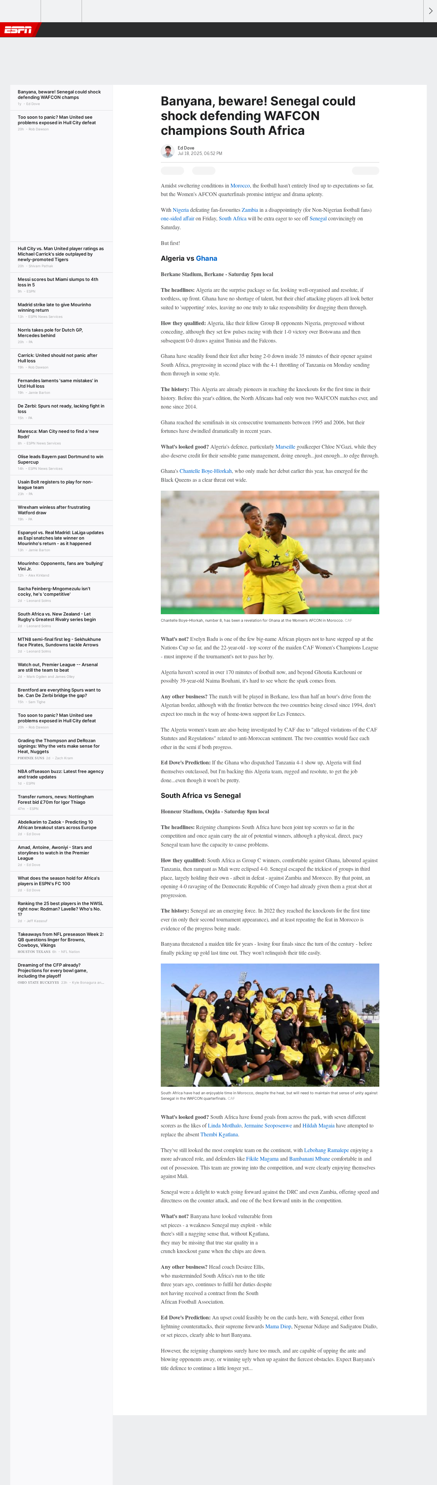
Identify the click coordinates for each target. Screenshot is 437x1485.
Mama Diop (278, 1326)
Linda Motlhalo (224, 1125)
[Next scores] (430, 11)
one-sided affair (177, 218)
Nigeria (181, 209)
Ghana (206, 258)
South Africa (232, 218)
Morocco (240, 185)
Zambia (250, 209)
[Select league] (20, 11)
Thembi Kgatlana (219, 1134)
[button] (415, 29)
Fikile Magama (262, 1158)
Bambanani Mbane (309, 1158)
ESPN (18, 29)
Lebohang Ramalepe (326, 1149)
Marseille (285, 446)
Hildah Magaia (318, 1125)
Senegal (318, 218)
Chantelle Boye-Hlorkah (206, 470)
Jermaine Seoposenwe (268, 1125)
